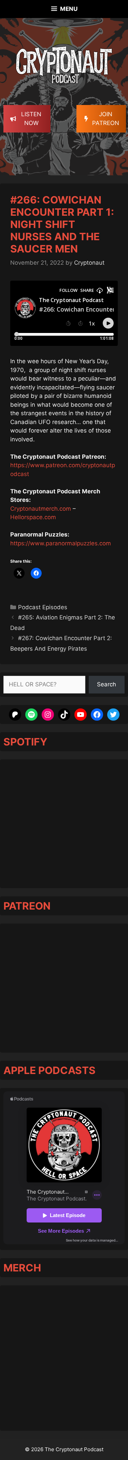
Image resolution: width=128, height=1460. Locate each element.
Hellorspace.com (33, 517)
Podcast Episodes (42, 607)
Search (106, 684)
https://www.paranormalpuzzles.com (60, 543)
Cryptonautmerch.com (40, 508)
